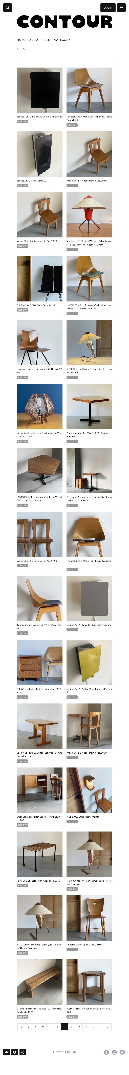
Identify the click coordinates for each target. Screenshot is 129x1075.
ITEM (47, 39)
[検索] (7, 7)
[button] (108, 7)
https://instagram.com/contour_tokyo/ (114, 1052)
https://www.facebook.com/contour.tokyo (106, 1052)
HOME (21, 39)
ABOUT (34, 39)
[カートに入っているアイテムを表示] (121, 7)
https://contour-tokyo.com (122, 1052)
